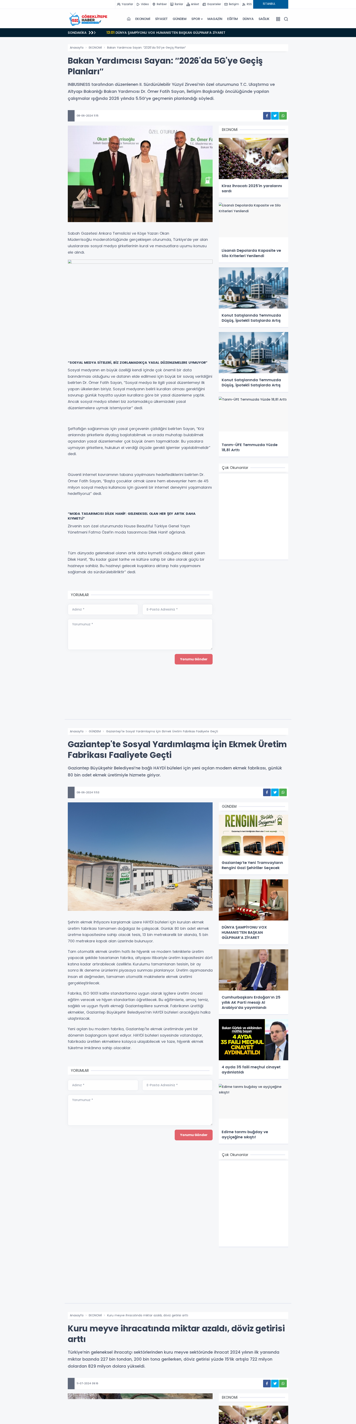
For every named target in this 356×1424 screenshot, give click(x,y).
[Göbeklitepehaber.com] (88, 19)
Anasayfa (76, 47)
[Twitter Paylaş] (275, 116)
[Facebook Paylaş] (267, 116)
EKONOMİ (142, 18)
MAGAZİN (214, 18)
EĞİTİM (232, 18)
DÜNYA (248, 18)
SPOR (195, 18)
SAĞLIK (264, 18)
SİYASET (161, 18)
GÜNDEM (179, 18)
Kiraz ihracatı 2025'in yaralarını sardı (142, 32)
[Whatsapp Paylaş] (283, 116)
